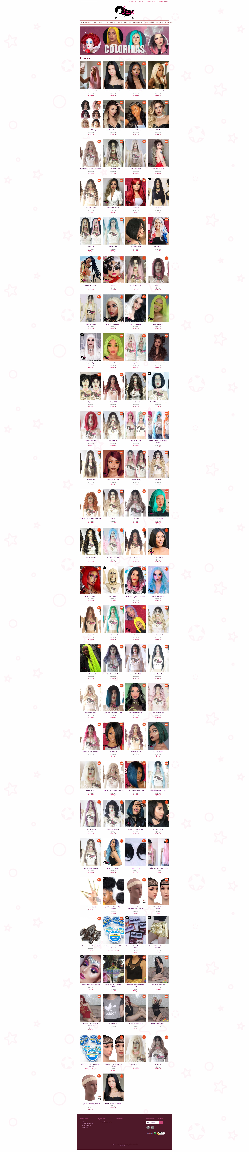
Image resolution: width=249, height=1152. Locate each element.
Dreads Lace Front (135, 557)
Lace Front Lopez (91, 207)
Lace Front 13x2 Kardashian (113, 91)
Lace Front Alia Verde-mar (135, 829)
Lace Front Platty (136, 169)
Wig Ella (113, 285)
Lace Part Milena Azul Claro (158, 790)
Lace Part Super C (91, 557)
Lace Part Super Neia (136, 402)
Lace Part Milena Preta (158, 674)
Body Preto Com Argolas (136, 1023)
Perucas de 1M (149, 22)
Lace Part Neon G (91, 674)
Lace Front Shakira (90, 712)
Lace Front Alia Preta (158, 557)
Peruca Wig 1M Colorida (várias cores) (158, 441)
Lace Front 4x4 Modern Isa (158, 130)
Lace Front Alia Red (90, 596)
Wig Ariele (136, 207)
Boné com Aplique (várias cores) (158, 868)
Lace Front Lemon (158, 324)
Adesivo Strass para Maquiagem (90, 984)
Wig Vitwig (158, 479)
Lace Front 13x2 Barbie (90, 91)
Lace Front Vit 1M (91, 324)
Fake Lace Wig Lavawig (135, 285)
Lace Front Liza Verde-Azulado (135, 790)
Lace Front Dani (90, 790)
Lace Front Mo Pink (158, 712)
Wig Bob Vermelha (90, 441)
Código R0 (158, 285)
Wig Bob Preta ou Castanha (158, 402)
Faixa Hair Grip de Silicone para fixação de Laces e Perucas (136, 908)
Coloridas (127, 22)
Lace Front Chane (136, 246)
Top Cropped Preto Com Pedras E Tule (136, 985)
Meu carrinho (164, 1)
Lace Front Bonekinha (135, 712)
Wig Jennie (91, 246)
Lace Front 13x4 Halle (136, 674)
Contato (85, 1127)
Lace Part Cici (113, 441)
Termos (85, 1122)
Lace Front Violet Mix (113, 674)
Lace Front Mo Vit (158, 635)
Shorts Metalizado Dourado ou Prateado (158, 946)
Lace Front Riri (113, 751)
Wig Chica (91, 402)
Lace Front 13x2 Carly (158, 91)
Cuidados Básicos (88, 1124)
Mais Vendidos (86, 22)
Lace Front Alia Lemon (113, 363)
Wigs (100, 22)
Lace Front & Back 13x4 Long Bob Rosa (135, 597)
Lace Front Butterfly (158, 596)
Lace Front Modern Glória (113, 207)
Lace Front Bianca (113, 246)
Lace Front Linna (90, 479)
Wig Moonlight (91, 363)
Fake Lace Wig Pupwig (113, 169)
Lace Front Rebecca (113, 829)
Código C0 (91, 635)
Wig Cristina (158, 207)
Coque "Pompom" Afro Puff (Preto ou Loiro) (113, 908)
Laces (94, 22)
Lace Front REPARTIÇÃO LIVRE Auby (158, 363)
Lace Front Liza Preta (158, 829)
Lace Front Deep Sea (113, 868)
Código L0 (136, 518)
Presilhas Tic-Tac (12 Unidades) (91, 946)
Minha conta (151, 1)
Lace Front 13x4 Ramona (113, 130)
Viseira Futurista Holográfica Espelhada (113, 985)
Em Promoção (137, 22)
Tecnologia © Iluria (124, 1145)
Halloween (168, 22)
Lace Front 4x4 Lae (158, 518)
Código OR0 (113, 402)
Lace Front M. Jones (113, 479)
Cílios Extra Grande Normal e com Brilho (135, 946)
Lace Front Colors (136, 441)
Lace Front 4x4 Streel (158, 169)
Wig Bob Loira (113, 596)
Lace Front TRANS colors (113, 557)
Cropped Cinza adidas (113, 1023)
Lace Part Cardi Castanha (91, 868)
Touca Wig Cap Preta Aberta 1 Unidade (158, 908)
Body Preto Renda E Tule (158, 1023)
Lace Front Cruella (136, 324)
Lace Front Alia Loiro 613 (113, 324)
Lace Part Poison (91, 829)
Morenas (113, 22)
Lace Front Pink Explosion (90, 751)
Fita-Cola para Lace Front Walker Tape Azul (113, 946)
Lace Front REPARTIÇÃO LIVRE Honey (90, 169)
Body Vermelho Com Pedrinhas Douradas (91, 1024)
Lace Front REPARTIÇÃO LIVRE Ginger (90, 518)
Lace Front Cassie (136, 130)
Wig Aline (135, 363)
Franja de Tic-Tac (135, 868)
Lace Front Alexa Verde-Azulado (113, 712)
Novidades (159, 22)
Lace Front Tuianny (158, 751)
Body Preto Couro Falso (158, 984)
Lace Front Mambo (90, 285)
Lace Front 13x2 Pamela (135, 91)
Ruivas (120, 22)
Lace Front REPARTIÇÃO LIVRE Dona (113, 790)
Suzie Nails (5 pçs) (91, 907)
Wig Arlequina (158, 246)
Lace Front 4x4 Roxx (135, 751)
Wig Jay (113, 518)
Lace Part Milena (135, 479)
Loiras (106, 22)
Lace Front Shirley (91, 130)
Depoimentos (87, 1125)
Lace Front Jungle (113, 635)
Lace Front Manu (135, 635)
